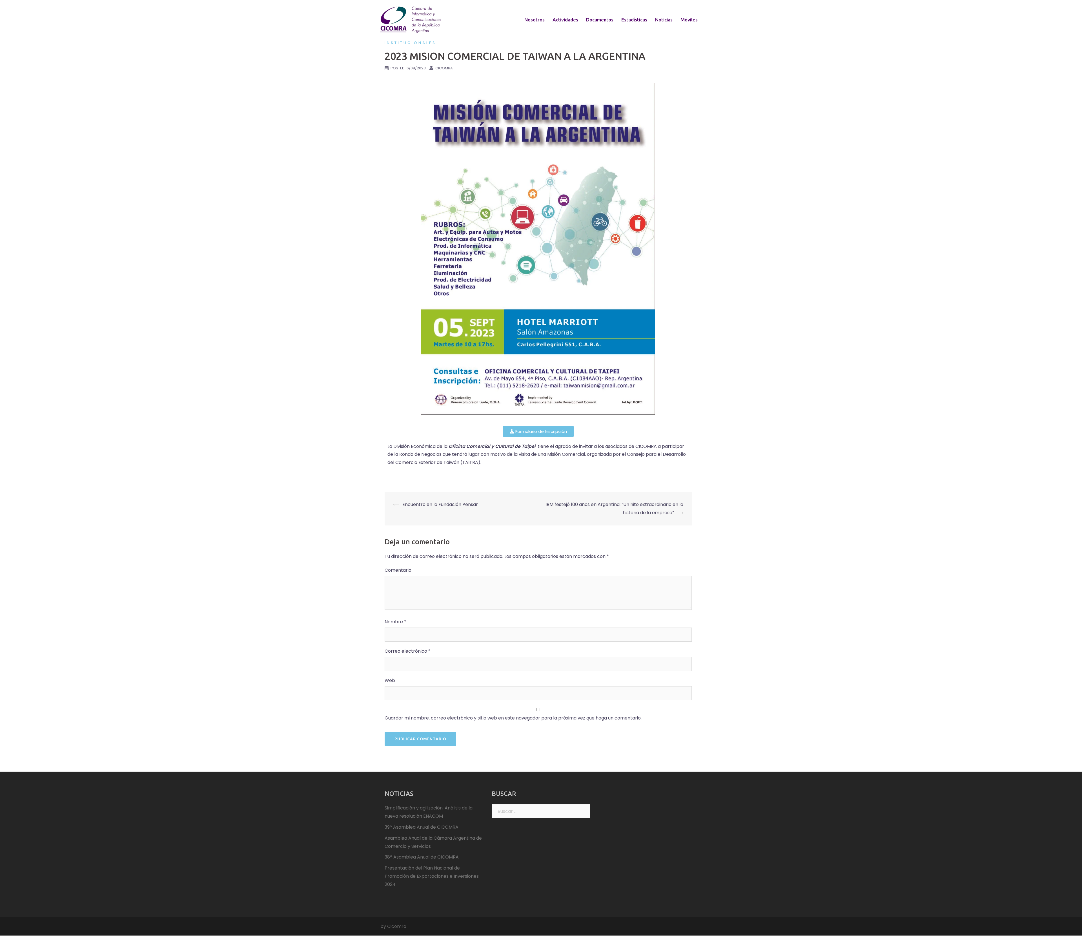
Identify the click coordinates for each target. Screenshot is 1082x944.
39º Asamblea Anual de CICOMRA (421, 827)
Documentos (599, 19)
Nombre (395, 622)
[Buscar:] (541, 811)
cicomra (444, 68)
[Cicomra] (411, 19)
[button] (538, 431)
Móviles (689, 19)
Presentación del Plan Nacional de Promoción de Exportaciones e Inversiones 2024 (432, 876)
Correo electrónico (408, 651)
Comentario (398, 570)
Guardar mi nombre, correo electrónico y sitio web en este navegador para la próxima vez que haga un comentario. (513, 718)
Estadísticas (634, 19)
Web (390, 680)
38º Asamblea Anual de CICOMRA (422, 857)
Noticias (664, 19)
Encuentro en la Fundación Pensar (440, 504)
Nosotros (534, 19)
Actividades (565, 19)
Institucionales (410, 42)
